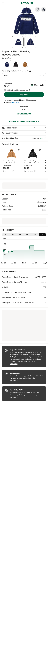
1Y (35, 235)
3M (13, 235)
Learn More (15, 102)
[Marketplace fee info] (30, 90)
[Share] (43, 9)
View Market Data (24, 114)
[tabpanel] (23, 21)
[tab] (18, 42)
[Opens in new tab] (23, 100)
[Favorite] (37, 9)
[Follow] (18, 150)
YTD (27, 235)
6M (20, 235)
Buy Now (24, 94)
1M (6, 235)
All (42, 235)
